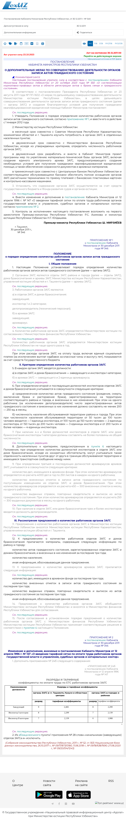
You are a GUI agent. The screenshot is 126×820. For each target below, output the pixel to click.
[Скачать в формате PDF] (37, 43)
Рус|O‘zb (118, 44)
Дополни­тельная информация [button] (20, 32)
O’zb (101, 44)
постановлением (99, 80)
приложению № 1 (78, 119)
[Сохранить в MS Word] (32, 43)
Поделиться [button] (86, 32)
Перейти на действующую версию (102, 56)
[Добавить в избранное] (5, 43)
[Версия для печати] (42, 43)
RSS (111, 781)
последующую (25, 112)
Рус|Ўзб (108, 44)
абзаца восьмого (29, 734)
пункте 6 (97, 446)
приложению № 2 (27, 206)
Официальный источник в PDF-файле (105, 59)
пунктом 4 (30, 627)
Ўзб (95, 44)
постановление (75, 197)
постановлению (96, 243)
